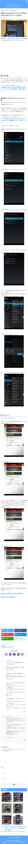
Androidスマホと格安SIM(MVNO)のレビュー (14, 840)
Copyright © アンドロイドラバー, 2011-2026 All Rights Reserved (14, 842)
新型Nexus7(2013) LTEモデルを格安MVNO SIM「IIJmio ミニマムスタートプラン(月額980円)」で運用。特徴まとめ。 (15, 828)
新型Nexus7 (4, 644)
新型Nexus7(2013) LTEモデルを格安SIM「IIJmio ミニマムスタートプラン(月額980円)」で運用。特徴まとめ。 (13, 89)
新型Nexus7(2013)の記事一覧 (8, 597)
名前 (3, 767)
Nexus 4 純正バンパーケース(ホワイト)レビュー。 (16, 831)
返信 (24, 711)
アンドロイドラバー (14, 5)
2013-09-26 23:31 (9, 660)
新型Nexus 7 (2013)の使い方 (7, 646)
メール (3, 773)
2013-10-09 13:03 (9, 716)
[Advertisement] (14, 57)
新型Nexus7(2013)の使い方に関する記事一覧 (11, 593)
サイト (3, 778)
